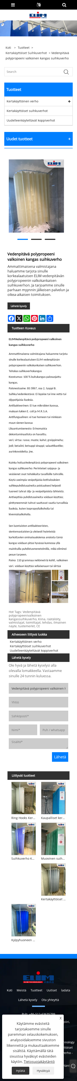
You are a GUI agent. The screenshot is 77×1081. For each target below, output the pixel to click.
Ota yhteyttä (50, 1000)
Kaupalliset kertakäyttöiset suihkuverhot (54, 818)
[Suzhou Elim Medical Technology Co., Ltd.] (38, 15)
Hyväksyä (43, 1071)
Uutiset (52, 990)
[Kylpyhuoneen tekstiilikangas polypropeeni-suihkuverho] (23, 920)
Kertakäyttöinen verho (22, 101)
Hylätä (20, 1071)
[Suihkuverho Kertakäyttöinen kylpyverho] (23, 838)
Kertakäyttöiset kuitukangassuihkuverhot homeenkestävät (54, 899)
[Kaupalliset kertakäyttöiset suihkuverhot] (53, 797)
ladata (65, 990)
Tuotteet (24, 48)
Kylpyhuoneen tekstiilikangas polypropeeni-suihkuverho (24, 940)
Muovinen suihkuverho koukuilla (54, 858)
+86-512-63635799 (42, 1014)
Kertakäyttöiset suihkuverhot (26, 53)
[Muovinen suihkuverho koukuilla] (53, 838)
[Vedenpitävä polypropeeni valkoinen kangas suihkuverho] (36, 196)
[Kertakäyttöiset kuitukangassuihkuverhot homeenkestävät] (53, 879)
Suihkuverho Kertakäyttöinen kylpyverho (24, 858)
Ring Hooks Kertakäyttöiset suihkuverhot (24, 818)
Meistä (21, 990)
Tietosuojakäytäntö (39, 1061)
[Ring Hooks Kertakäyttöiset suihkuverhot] (23, 797)
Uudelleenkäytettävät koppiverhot (31, 120)
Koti (9, 990)
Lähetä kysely (19, 306)
